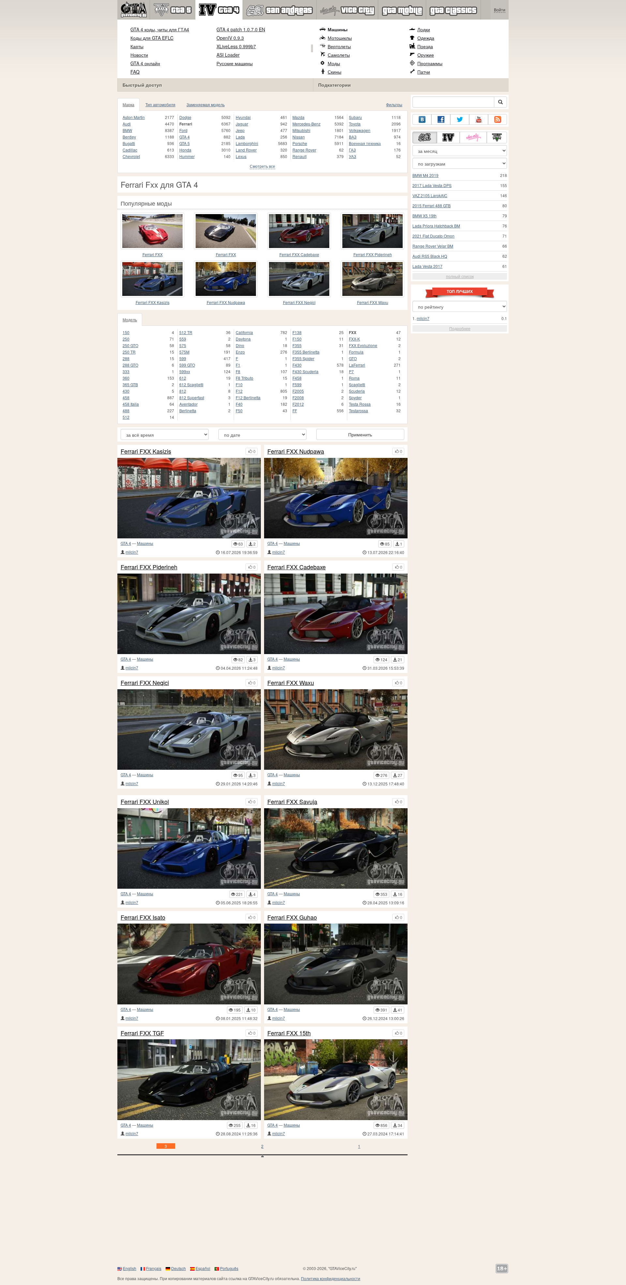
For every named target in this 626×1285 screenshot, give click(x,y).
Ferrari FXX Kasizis (153, 302)
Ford (183, 130)
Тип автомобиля (160, 104)
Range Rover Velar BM (432, 246)
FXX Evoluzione (363, 345)
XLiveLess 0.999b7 (236, 46)
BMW (127, 130)
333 (126, 371)
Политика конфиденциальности (330, 1278)
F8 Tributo (244, 378)
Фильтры (394, 104)
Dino (240, 345)
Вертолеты (339, 46)
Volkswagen (359, 130)
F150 (297, 339)
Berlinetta (187, 410)
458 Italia (131, 404)
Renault (299, 156)
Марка (128, 104)
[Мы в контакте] (421, 119)
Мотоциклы (340, 38)
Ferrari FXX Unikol (145, 801)
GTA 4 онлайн (145, 63)
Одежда (425, 38)
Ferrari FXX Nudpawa (226, 302)
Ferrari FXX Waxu (372, 302)
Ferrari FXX (152, 254)
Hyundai (243, 117)
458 (126, 397)
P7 (351, 371)
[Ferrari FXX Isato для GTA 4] (189, 964)
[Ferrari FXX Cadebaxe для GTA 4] (299, 231)
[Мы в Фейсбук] (440, 119)
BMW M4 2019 (425, 175)
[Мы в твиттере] (459, 119)
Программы (429, 63)
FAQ (135, 71)
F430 (297, 365)
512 (126, 417)
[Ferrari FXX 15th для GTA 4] (336, 1079)
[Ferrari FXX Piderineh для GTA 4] (372, 231)
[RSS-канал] (497, 119)
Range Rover (304, 150)
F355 (297, 345)
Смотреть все (262, 166)
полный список (460, 276)
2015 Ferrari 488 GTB (431, 205)
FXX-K (354, 339)
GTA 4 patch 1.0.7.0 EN (240, 29)
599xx (184, 371)
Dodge (185, 117)
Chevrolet (131, 156)
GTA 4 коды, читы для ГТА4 (159, 29)
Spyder (355, 397)
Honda (185, 150)
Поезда (425, 46)
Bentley (129, 136)
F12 (239, 391)
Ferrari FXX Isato (143, 917)
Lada (240, 136)
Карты (136, 46)
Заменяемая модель (205, 104)
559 (182, 339)
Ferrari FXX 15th (289, 1033)
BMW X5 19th (424, 215)
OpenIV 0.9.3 (230, 38)
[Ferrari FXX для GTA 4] (152, 231)
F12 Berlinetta (248, 397)
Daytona (243, 339)
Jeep (240, 130)
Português (229, 1268)
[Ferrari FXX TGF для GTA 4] (189, 1079)
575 (182, 345)
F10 (239, 384)
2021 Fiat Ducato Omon (433, 236)
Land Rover (246, 150)
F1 (238, 365)
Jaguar (242, 123)
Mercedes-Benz (306, 123)
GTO (353, 358)
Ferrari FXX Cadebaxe (299, 254)
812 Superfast (191, 397)
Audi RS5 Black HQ (429, 256)
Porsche (299, 143)
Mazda (298, 117)
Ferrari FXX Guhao (292, 917)
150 (126, 332)
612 (182, 378)
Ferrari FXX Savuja (292, 801)
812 (182, 391)
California (244, 332)
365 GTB (130, 384)
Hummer (187, 156)
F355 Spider (303, 358)
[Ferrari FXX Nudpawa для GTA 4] (226, 279)
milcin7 (132, 552)
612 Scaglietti (191, 384)
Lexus (241, 156)
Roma (354, 378)
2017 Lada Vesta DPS (432, 185)
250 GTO (130, 345)
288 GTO (130, 365)
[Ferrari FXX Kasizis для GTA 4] (152, 279)
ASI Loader (228, 54)
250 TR (129, 352)
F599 (297, 384)
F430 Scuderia (305, 371)
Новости (139, 54)
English (129, 1268)
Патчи (423, 71)
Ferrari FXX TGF (142, 1033)
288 (126, 358)
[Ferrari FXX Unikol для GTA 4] (189, 848)
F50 (239, 410)
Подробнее (459, 328)
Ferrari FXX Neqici (299, 302)
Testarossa (358, 410)
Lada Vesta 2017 (427, 266)
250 (126, 339)
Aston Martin (134, 117)
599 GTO (187, 365)
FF (294, 410)
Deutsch (178, 1268)
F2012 (298, 404)
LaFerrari (357, 365)
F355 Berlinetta (306, 352)
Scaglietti (357, 384)
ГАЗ (352, 150)
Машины (338, 29)
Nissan (298, 136)
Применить (360, 434)
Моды (334, 63)
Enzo (240, 352)
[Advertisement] (313, 1213)
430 (126, 391)
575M (184, 352)
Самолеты (339, 54)
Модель (130, 319)
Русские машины (234, 63)
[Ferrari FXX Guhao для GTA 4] (336, 964)
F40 (239, 404)
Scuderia (357, 391)
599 (182, 358)
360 (126, 378)
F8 (238, 371)
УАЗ (352, 156)
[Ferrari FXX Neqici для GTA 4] (299, 279)
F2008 (298, 397)
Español (203, 1268)
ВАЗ (352, 136)
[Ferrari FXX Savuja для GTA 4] (336, 848)
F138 (297, 332)
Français (153, 1268)
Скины (334, 71)
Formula (356, 352)
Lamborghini (247, 143)
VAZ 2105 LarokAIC (429, 195)
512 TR (185, 332)
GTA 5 (184, 143)
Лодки (423, 29)
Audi (127, 123)
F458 (297, 378)
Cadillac (130, 150)
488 (126, 410)
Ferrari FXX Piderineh (372, 254)
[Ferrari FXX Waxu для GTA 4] (372, 279)
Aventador (188, 404)
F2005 (298, 391)
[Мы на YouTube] (478, 119)
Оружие (425, 54)
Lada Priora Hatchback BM (436, 225)
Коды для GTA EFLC (151, 38)
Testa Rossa (360, 404)
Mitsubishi (301, 130)
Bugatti (129, 143)
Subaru (355, 117)
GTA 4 (184, 136)
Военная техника (365, 143)
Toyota (355, 123)
